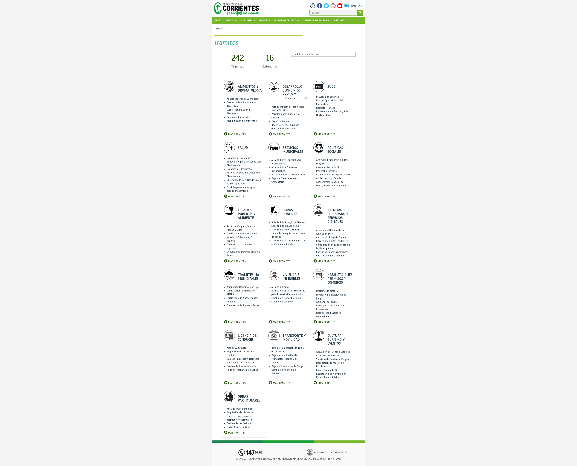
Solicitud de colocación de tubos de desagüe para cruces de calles (288, 233)
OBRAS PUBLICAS (290, 212)
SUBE (331, 86)
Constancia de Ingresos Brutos (244, 305)
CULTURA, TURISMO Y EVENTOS (336, 339)
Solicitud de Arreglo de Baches (288, 222)
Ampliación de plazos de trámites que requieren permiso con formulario (240, 416)
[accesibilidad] (312, 5)
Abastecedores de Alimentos (242, 98)
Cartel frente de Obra (238, 427)
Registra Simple (280, 121)
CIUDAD (230, 20)
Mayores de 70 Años (327, 96)
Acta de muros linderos (239, 408)
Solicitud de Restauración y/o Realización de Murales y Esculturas (332, 363)
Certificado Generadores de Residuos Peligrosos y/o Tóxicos (242, 237)
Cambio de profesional (239, 423)
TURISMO (339, 20)
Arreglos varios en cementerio (288, 174)
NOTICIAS (264, 20)
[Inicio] (237, 8)
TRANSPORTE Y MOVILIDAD (294, 337)
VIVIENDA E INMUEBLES (292, 276)
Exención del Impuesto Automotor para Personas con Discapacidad (243, 172)
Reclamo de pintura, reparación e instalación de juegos (331, 294)
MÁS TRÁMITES (236, 134)
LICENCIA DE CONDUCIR (247, 337)
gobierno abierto (285, 20)
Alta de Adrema (280, 287)
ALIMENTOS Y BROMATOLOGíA (250, 88)
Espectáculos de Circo (328, 370)
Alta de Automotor (237, 348)
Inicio (219, 29)
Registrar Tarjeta (325, 107)
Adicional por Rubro (327, 302)
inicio (218, 20)
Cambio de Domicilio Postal (286, 298)
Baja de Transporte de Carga (287, 366)
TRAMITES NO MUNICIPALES (248, 276)
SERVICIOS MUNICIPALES (293, 149)
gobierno (247, 20)
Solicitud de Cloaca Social (285, 225)
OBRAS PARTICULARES (249, 398)
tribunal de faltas (315, 20)
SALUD (243, 147)
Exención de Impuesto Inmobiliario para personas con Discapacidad (244, 161)
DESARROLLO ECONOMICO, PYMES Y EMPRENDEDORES (296, 92)
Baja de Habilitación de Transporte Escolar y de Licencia (284, 359)
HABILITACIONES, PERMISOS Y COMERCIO (340, 278)
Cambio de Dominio (282, 301)
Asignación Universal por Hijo (243, 287)
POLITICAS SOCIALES (335, 149)
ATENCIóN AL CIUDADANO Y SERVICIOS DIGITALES (337, 216)
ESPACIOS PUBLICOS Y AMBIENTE (246, 214)
